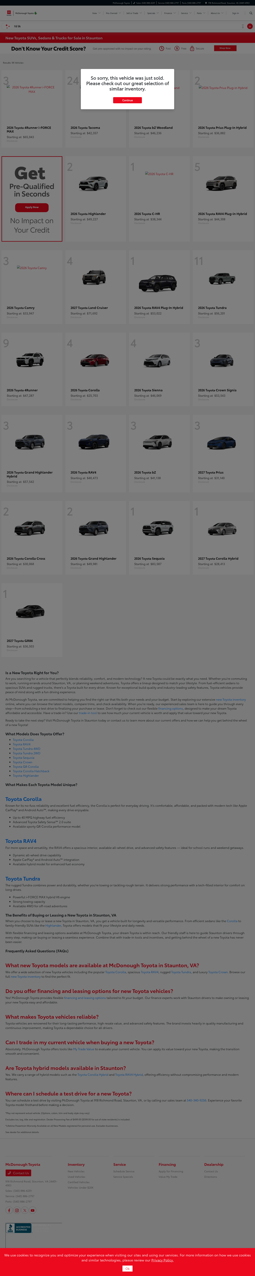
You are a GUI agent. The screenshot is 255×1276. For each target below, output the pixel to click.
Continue (127, 100)
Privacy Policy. (162, 1260)
